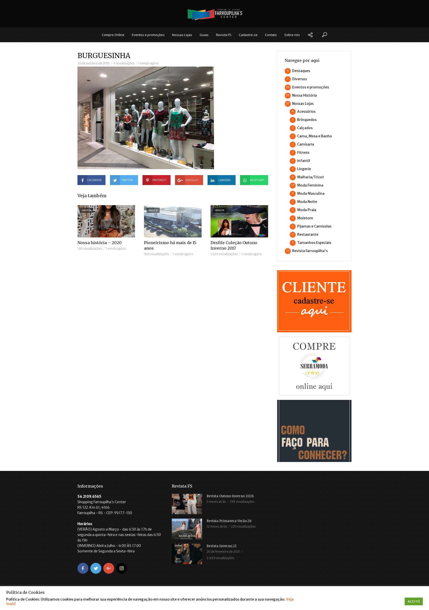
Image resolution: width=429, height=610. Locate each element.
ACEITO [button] (414, 601)
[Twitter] (95, 568)
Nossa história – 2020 (99, 242)
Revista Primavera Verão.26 (229, 521)
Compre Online (113, 35)
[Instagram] (121, 568)
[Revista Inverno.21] (187, 554)
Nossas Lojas (182, 35)
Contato (271, 35)
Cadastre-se (248, 35)
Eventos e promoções (148, 35)
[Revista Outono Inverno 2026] (187, 504)
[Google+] (108, 568)
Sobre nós (292, 35)
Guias (204, 35)
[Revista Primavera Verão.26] (187, 529)
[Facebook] (82, 568)
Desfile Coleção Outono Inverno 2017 (234, 245)
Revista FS (223, 35)
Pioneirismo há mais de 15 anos (170, 245)
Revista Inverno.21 (221, 546)
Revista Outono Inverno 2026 (230, 496)
